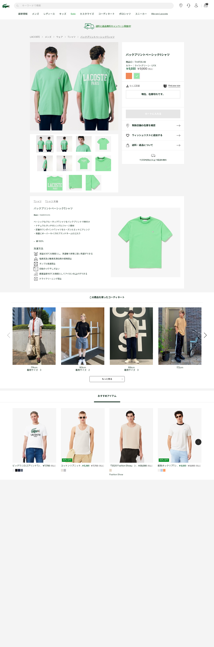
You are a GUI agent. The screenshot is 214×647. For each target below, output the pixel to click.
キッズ (62, 14)
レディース (49, 14)
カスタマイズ (87, 14)
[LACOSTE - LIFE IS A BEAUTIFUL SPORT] (8, 6)
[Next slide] (116, 86)
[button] (198, 442)
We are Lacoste (159, 14)
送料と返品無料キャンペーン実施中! (113, 26)
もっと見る (107, 379)
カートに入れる (153, 114)
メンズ (35, 14)
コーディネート (106, 14)
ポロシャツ (125, 14)
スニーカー (141, 14)
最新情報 (23, 14)
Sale (73, 14)
